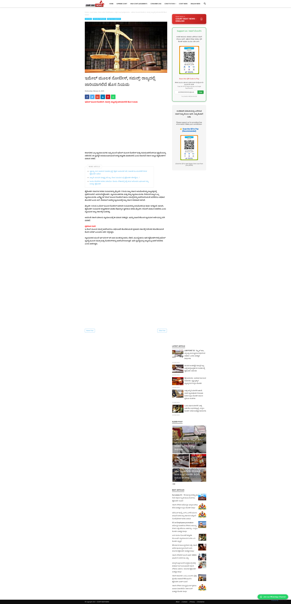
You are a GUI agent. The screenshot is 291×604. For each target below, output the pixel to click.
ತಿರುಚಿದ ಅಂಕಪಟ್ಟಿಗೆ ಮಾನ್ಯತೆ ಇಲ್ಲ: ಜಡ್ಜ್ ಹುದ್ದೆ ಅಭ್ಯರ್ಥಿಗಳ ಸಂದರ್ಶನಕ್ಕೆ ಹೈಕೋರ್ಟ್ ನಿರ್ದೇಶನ (194, 368)
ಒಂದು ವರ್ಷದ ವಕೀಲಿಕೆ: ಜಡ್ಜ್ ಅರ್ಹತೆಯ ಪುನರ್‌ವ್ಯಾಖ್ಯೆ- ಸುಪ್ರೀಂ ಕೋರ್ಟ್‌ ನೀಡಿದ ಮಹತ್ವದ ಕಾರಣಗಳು (195, 408)
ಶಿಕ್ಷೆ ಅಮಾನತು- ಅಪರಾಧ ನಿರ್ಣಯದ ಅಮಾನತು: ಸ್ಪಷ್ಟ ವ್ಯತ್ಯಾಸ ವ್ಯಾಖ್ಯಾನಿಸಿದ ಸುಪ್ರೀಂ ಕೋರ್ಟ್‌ (195, 380)
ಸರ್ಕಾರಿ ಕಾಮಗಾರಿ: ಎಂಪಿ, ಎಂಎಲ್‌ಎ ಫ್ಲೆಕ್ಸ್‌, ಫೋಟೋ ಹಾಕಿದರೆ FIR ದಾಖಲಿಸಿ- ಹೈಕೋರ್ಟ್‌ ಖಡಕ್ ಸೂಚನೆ (184, 578)
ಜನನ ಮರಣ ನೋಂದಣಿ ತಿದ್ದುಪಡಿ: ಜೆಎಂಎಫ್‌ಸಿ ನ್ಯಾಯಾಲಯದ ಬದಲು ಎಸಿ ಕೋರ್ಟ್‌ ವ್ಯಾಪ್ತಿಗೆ (183, 538)
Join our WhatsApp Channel (274, 597)
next (175, 484)
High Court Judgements (114, 19)
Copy (200, 92)
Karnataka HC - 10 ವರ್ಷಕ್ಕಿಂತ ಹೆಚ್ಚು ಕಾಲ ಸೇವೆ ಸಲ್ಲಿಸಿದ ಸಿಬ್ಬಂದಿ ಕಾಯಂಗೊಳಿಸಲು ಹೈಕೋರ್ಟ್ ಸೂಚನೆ (185, 498)
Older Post (162, 330)
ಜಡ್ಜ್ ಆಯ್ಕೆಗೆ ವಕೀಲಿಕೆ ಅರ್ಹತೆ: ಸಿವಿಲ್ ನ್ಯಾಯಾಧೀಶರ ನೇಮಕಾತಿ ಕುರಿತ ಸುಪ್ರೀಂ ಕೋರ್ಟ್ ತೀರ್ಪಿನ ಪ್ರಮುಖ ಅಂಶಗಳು (193, 394)
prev (173, 484)
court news (88, 19)
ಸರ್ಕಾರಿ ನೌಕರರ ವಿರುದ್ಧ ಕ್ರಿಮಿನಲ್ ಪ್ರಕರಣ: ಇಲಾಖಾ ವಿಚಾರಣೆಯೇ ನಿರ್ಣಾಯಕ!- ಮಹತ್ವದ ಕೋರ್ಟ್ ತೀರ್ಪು (184, 588)
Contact (184, 602)
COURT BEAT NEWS (103, 602)
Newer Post (89, 330)
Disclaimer (201, 602)
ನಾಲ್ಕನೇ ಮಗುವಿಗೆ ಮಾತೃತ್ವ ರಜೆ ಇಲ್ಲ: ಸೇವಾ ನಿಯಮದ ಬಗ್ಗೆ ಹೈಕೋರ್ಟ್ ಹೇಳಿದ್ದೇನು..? (115, 177)
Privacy (192, 602)
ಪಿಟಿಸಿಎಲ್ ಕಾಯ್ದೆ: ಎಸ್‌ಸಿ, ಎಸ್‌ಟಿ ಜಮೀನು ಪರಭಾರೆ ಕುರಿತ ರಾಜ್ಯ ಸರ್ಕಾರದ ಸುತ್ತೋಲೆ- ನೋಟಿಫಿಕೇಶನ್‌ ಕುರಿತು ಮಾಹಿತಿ (184, 515)
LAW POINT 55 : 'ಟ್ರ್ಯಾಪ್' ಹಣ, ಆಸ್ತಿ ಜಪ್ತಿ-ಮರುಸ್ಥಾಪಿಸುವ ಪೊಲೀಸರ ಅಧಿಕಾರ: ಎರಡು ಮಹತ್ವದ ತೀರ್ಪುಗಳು (194, 354)
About (177, 602)
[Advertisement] (126, 130)
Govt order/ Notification (99, 19)
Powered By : (279, 600)
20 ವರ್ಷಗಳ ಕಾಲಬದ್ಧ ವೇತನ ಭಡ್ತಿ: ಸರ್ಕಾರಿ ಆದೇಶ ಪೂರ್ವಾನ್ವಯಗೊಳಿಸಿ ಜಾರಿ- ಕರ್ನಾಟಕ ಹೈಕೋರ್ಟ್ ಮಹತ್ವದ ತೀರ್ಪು (184, 548)
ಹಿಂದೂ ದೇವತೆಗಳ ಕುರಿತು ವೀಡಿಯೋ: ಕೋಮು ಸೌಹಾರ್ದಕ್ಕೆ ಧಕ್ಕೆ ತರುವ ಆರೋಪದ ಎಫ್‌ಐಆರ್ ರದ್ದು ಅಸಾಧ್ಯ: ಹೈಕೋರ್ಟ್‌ (119, 183)
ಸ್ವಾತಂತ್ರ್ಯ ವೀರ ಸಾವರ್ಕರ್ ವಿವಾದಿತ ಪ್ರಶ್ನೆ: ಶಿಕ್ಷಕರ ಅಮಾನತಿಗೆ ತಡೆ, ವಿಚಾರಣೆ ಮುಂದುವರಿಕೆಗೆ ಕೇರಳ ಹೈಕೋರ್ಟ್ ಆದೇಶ (118, 172)
